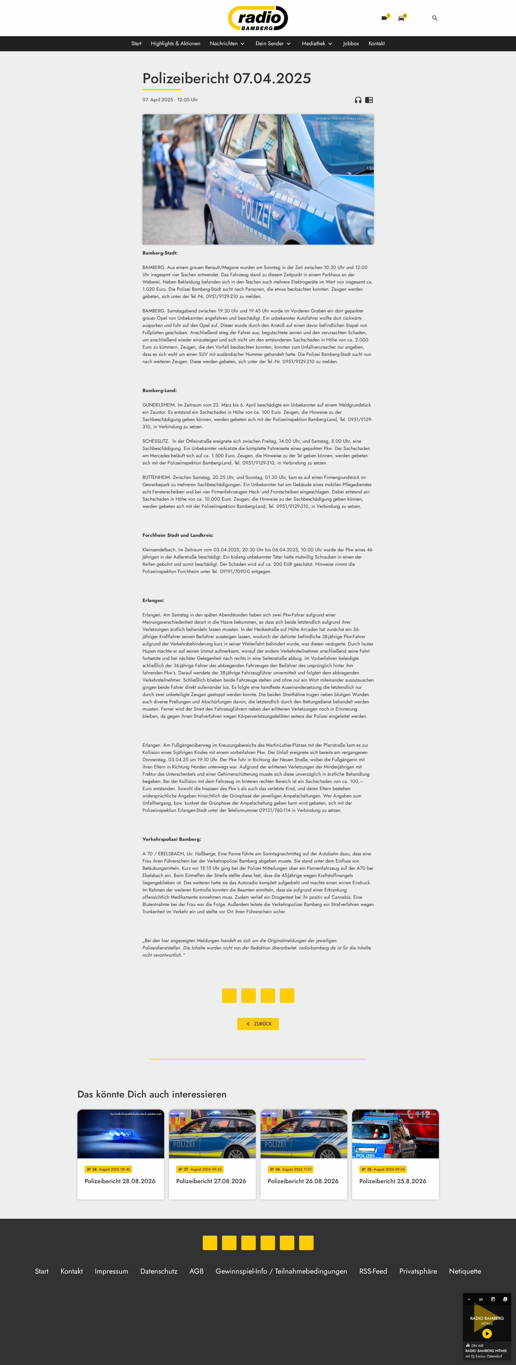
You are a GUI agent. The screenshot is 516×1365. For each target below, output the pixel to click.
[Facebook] (95, 18)
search (435, 18)
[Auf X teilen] (248, 995)
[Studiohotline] (144, 18)
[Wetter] (418, 18)
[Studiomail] (132, 18)
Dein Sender (270, 43)
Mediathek (313, 43)
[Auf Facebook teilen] (229, 995)
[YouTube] (120, 18)
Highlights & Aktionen (175, 43)
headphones (358, 100)
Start (136, 43)
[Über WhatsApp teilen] (268, 995)
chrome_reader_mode (369, 100)
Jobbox (351, 43)
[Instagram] (108, 18)
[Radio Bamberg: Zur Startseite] (258, 18)
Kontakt (377, 43)
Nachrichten (224, 43)
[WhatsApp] (83, 18)
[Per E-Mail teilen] (287, 995)
